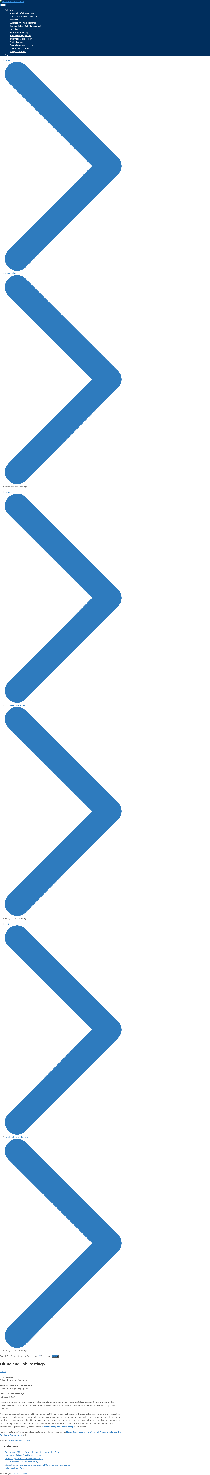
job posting (22, 1440)
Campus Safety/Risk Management (25, 26)
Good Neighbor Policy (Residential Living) (24, 1458)
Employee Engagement (20, 35)
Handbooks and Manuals (21, 48)
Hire (10, 1440)
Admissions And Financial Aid (23, 16)
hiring (14, 1440)
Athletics (14, 19)
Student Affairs (17, 42)
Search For (5, 1356)
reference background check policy (57, 1426)
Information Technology (21, 39)
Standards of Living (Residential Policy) (23, 1455)
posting (30, 1440)
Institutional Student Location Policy (21, 1462)
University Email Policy (15, 1468)
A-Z (6, 55)
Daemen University (20, 1473)
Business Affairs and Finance (23, 23)
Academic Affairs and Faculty (23, 13)
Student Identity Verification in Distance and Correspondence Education (37, 1465)
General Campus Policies (21, 45)
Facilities (14, 29)
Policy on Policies (18, 51)
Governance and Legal (20, 32)
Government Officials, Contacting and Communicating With (32, 1452)
